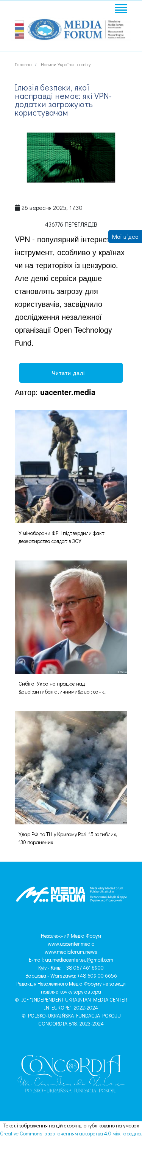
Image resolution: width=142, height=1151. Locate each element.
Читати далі (71, 372)
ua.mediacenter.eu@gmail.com (79, 959)
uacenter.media (67, 391)
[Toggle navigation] (121, 10)
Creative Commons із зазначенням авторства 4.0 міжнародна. (71, 1133)
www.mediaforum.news (71, 951)
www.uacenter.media (71, 943)
